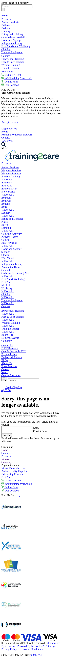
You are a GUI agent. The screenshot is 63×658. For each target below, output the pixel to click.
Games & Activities (11, 233)
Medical (5, 285)
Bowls (4, 224)
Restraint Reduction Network (16, 134)
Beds (4, 206)
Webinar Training (10, 65)
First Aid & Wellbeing (13, 279)
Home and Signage (11, 40)
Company (6, 340)
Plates (4, 221)
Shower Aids (8, 191)
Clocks (5, 255)
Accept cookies (9, 122)
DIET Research (9, 348)
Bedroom (6, 28)
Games (5, 239)
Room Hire (7, 71)
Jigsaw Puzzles (9, 242)
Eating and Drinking (12, 34)
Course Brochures (10, 375)
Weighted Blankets (11, 170)
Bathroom (6, 25)
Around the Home (11, 267)
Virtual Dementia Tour (13, 468)
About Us (6, 363)
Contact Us (7, 345)
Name (36, 427)
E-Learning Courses (12, 474)
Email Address (41, 431)
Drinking (6, 227)
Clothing (6, 49)
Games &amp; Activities (14, 37)
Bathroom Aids (9, 188)
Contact (5, 137)
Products (6, 19)
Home (4, 15)
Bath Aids (6, 185)
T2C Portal (7, 140)
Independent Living (11, 43)
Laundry (5, 31)
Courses (6, 55)
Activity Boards (9, 236)
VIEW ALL (7, 179)
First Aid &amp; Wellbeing (15, 46)
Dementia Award (10, 337)
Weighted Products (11, 173)
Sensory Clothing (10, 176)
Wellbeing (6, 288)
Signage (5, 252)
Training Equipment (12, 52)
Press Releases (9, 366)
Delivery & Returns (11, 357)
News (4, 372)
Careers (5, 369)
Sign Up (6, 435)
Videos (5, 459)
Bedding (5, 203)
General (5, 270)
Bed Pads (6, 200)
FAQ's (4, 360)
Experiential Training (12, 59)
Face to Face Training (12, 62)
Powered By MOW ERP (30, 646)
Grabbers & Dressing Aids (15, 273)
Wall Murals (7, 258)
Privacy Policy (9, 354)
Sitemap (50, 646)
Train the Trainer (10, 68)
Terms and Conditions (31, 649)
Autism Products (10, 22)
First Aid (6, 282)
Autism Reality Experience (15, 471)
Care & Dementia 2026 (13, 351)
